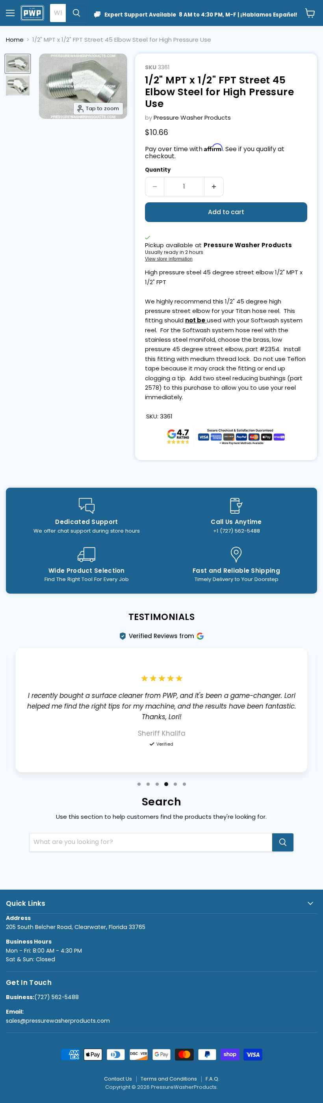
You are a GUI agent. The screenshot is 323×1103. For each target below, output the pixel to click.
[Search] (76, 13)
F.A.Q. (212, 1079)
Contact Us (118, 1079)
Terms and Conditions (169, 1079)
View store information (169, 259)
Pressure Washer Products (192, 117)
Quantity (158, 170)
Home (15, 39)
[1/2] (17, 63)
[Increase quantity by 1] (214, 186)
